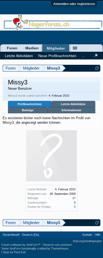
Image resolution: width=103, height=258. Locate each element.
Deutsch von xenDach (57, 244)
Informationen (71, 110)
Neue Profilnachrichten (57, 56)
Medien (32, 48)
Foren (12, 48)
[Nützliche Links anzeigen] (97, 68)
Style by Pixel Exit (14, 252)
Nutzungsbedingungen (87, 241)
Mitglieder (56, 48)
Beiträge (28, 110)
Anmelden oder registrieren (74, 4)
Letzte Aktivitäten (73, 104)
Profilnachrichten (30, 104)
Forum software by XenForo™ (21, 244)
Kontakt (87, 234)
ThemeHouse (59, 248)
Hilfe (97, 234)
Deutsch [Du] (30, 234)
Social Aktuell (11, 234)
